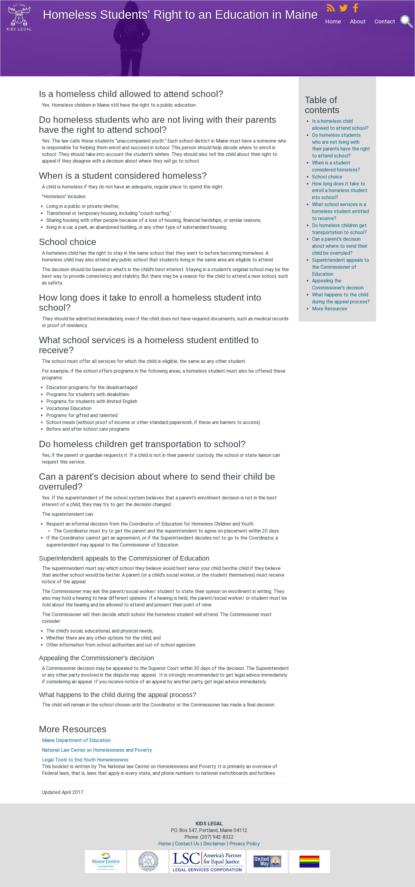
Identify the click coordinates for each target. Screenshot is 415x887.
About (357, 21)
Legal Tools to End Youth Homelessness (85, 760)
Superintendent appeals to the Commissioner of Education (340, 267)
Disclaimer (214, 844)
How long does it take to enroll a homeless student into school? (340, 191)
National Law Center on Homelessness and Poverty (97, 750)
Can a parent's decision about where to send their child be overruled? (339, 246)
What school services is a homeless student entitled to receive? (340, 211)
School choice (328, 177)
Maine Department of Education (76, 740)
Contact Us (187, 844)
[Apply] (406, 21)
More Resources (329, 309)
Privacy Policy (244, 844)
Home (333, 21)
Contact (385, 21)
